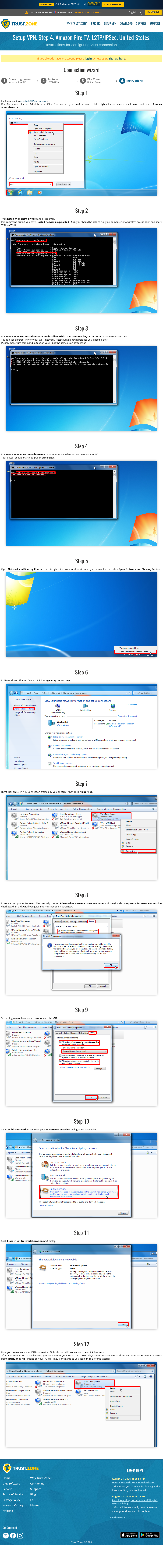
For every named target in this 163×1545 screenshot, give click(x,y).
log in (88, 58)
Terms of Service (13, 1494)
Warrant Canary (13, 1505)
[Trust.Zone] (19, 24)
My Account (153, 12)
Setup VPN (110, 23)
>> (87, 12)
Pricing (95, 23)
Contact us (37, 1483)
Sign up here (117, 58)
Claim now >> (112, 4)
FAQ (32, 1500)
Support (155, 23)
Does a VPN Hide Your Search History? (134, 1482)
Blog (33, 1494)
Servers (141, 23)
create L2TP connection (33, 100)
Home (7, 1478)
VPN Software (11, 1483)
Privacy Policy (11, 1500)
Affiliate (8, 1511)
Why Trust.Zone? (77, 23)
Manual (35, 1505)
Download (126, 23)
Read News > (117, 1517)
